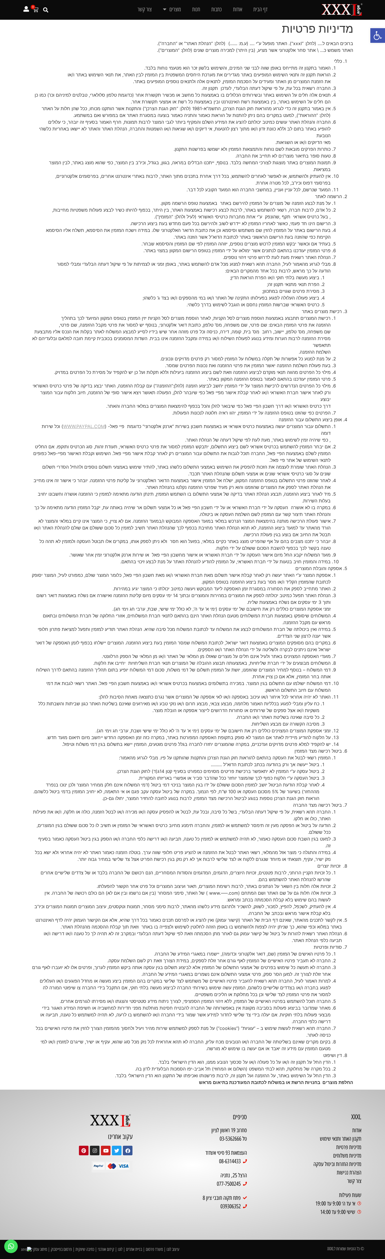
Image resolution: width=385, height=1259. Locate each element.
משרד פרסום (154, 1249)
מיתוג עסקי (39, 1249)
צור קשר (145, 9)
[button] (377, 35)
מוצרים (175, 9)
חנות (196, 9)
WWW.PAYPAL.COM (84, 426)
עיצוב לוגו (173, 1249)
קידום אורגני (106, 1249)
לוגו (120, 1249)
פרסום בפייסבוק (61, 1249)
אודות (237, 9)
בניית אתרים (134, 1249)
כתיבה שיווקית (85, 1249)
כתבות (216, 9)
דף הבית (260, 9)
